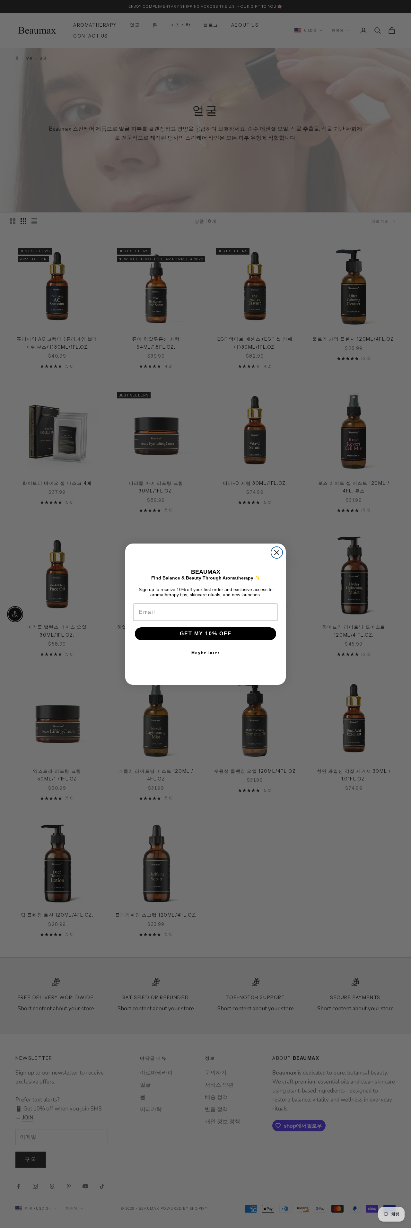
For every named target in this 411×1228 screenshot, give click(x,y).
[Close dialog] (277, 552)
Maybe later (205, 653)
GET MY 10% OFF (206, 633)
